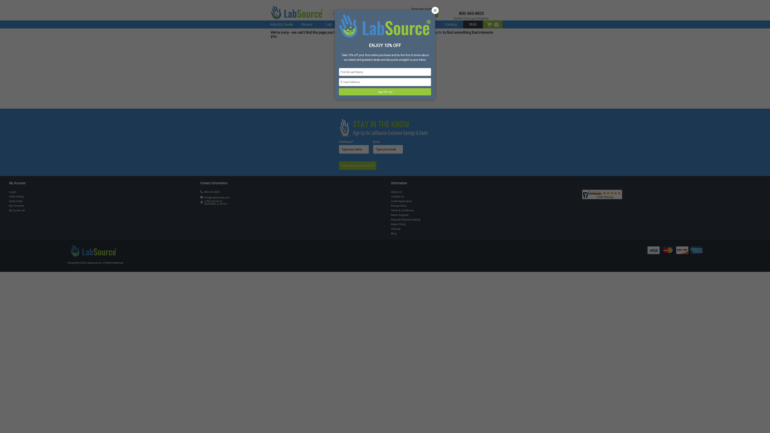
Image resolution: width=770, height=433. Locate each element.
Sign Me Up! (385, 92)
